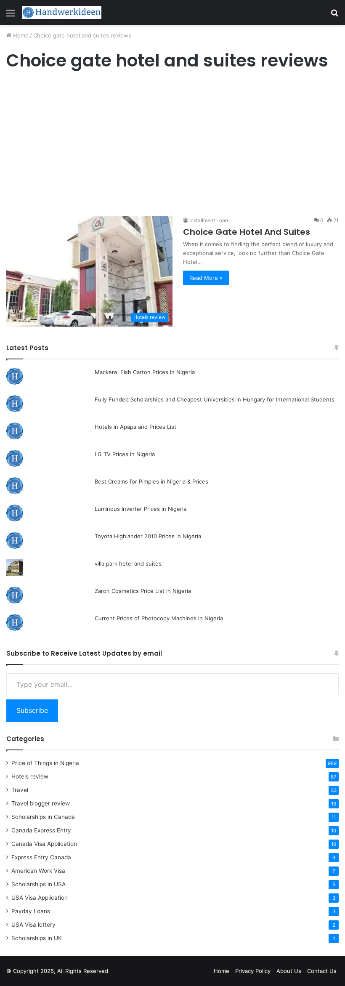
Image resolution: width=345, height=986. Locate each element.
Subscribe (32, 710)
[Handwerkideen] (62, 12)
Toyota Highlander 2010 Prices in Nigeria (148, 536)
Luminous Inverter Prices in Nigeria (140, 508)
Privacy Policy (253, 970)
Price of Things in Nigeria (45, 763)
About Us (288, 970)
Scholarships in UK (36, 938)
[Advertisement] (172, 143)
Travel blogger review (40, 803)
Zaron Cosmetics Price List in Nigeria (143, 590)
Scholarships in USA (38, 884)
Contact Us (322, 970)
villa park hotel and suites (128, 563)
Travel (19, 790)
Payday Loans (30, 911)
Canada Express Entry (41, 830)
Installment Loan (208, 220)
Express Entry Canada (41, 857)
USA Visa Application (39, 897)
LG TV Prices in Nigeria (125, 454)
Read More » (206, 277)
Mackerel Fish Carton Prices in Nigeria (145, 372)
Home (20, 35)
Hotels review (29, 776)
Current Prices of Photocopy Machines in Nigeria (159, 618)
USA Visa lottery (33, 924)
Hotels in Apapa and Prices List (135, 426)
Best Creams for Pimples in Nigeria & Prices (151, 481)
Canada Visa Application (44, 843)
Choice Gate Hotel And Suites (246, 232)
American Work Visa (38, 870)
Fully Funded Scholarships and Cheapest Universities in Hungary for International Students (214, 399)
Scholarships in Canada (43, 816)
